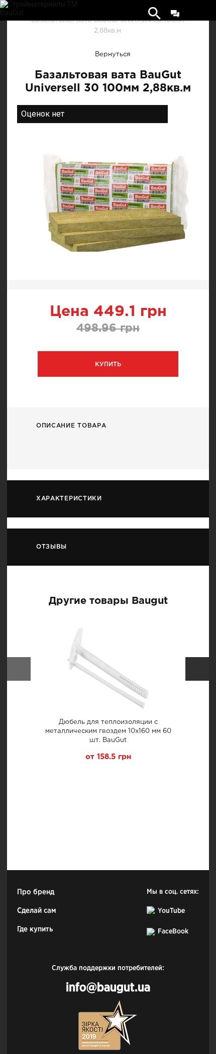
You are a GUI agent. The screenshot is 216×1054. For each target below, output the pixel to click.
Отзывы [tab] (51, 547)
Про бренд (35, 892)
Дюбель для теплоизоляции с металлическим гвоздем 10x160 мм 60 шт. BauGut (108, 731)
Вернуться (113, 54)
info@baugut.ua (108, 988)
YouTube (171, 911)
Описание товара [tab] (71, 426)
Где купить (35, 929)
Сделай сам (36, 910)
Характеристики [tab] (69, 498)
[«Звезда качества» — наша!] (108, 1025)
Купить (108, 364)
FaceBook (173, 931)
